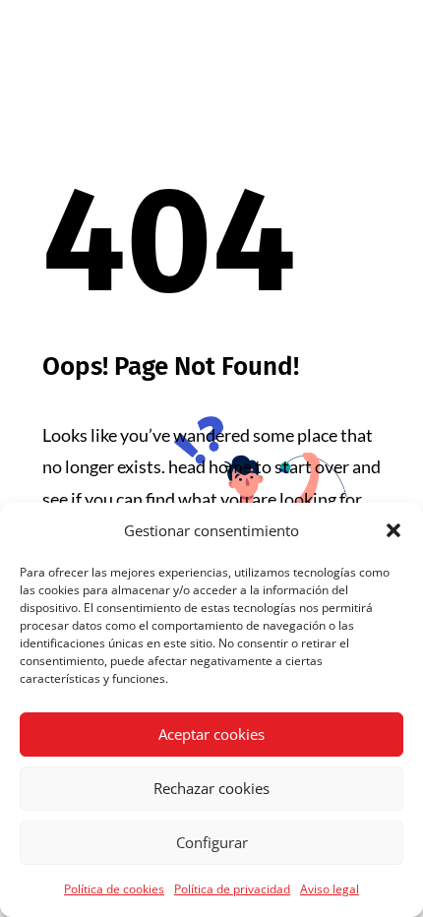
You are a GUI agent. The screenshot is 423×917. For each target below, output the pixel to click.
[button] (393, 530)
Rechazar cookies (211, 788)
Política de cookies (114, 889)
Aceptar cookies (211, 734)
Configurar (212, 842)
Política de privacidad (232, 889)
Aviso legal (329, 889)
